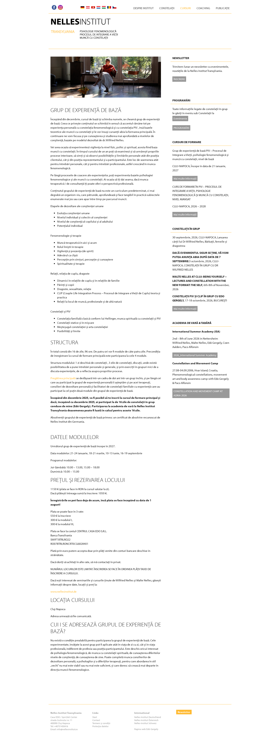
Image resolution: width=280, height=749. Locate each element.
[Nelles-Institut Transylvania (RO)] (87, 18)
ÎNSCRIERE (179, 79)
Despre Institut (143, 8)
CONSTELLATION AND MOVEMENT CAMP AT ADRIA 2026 (198, 393)
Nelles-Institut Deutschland (147, 717)
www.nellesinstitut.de (63, 591)
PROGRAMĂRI (181, 127)
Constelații (166, 8)
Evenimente (180, 118)
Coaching (203, 8)
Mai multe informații (185, 178)
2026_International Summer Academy (195, 355)
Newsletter (184, 712)
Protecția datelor (100, 726)
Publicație (223, 8)
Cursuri (185, 8)
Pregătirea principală (63, 378)
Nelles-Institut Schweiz (145, 723)
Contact (96, 720)
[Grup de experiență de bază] (105, 58)
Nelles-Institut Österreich (146, 720)
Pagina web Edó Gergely (146, 729)
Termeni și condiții (101, 723)
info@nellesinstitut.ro (67, 729)
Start (94, 717)
